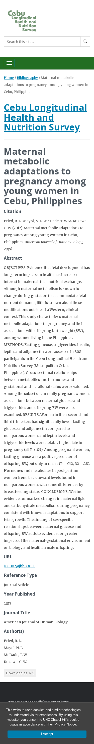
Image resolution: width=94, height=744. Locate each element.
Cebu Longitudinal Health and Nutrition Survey (45, 117)
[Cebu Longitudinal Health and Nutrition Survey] (27, 21)
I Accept (47, 734)
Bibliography (27, 78)
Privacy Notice (65, 724)
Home (9, 78)
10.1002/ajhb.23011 (19, 566)
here (65, 702)
